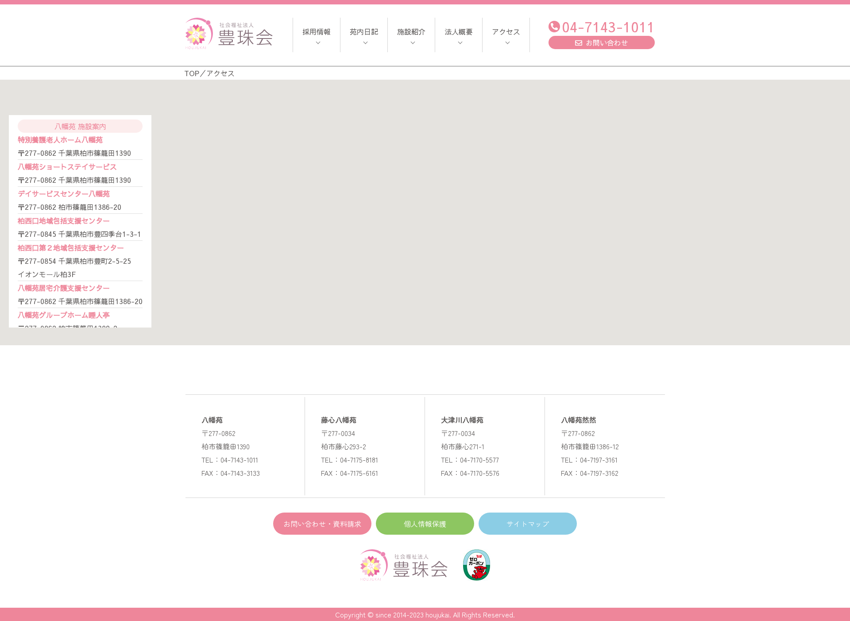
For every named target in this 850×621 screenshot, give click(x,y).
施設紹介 (411, 31)
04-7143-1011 (608, 26)
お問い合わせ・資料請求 (322, 523)
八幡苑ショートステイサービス (67, 166)
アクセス (506, 31)
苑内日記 (364, 31)
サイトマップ (527, 523)
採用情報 (316, 31)
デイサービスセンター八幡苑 (64, 193)
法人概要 (458, 31)
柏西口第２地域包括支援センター (71, 247)
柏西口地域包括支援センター (64, 220)
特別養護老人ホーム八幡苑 (60, 139)
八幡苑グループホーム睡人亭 (64, 315)
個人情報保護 (425, 523)
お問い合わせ (607, 42)
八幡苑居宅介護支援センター (64, 288)
